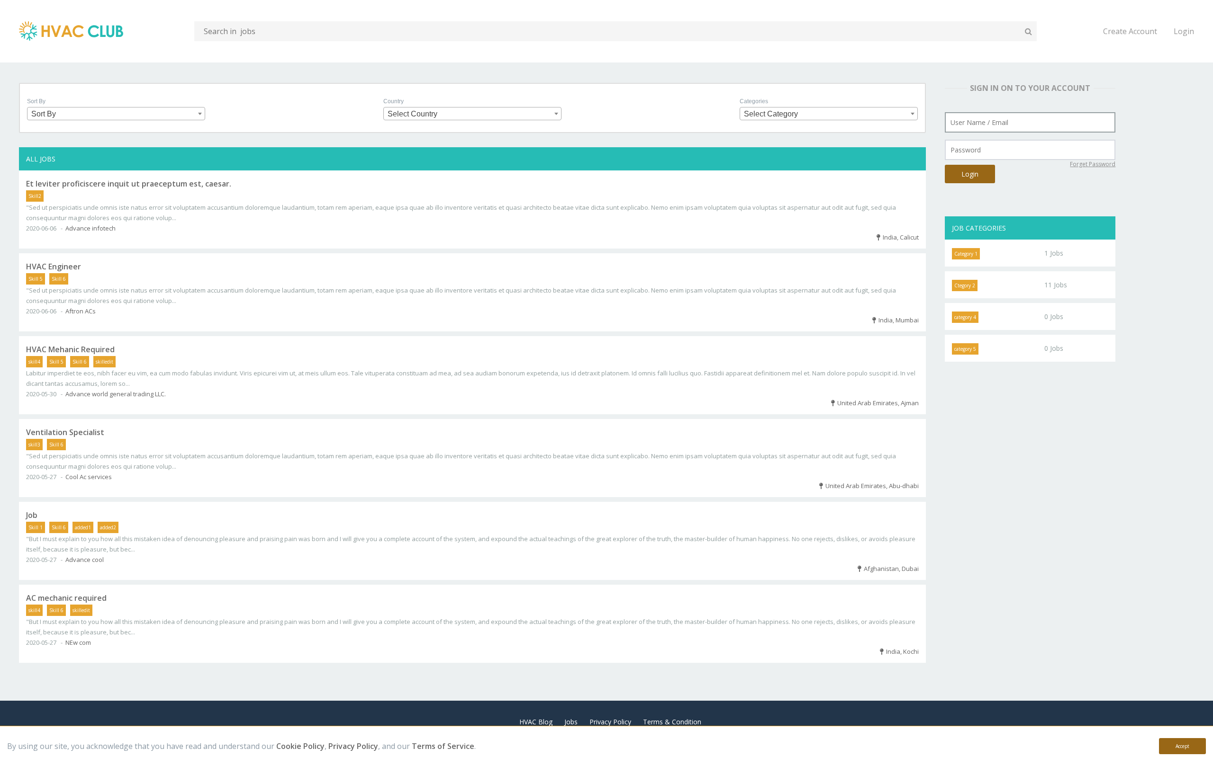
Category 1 (966, 253)
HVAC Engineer (53, 266)
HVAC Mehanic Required (70, 349)
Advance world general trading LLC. (115, 394)
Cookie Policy (300, 746)
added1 (83, 527)
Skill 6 (59, 279)
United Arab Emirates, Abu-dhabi (871, 485)
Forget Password (1092, 164)
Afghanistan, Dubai (890, 568)
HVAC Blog (535, 721)
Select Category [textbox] (771, 114)
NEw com (78, 642)
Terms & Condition (672, 721)
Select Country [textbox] (412, 114)
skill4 (34, 361)
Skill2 (34, 196)
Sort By (36, 101)
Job (31, 515)
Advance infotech (90, 228)
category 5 (965, 349)
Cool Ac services (88, 476)
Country (393, 101)
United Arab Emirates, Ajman (876, 403)
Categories (754, 101)
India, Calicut (899, 237)
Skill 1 (35, 527)
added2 (108, 527)
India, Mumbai (897, 320)
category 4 (965, 317)
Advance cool (84, 559)
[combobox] (116, 113)
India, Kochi (901, 651)
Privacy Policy (353, 746)
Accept (1182, 746)
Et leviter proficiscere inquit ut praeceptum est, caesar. (128, 183)
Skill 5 (35, 279)
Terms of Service (443, 746)
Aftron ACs (80, 311)
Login (1184, 31)
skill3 (34, 444)
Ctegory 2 (964, 285)
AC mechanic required (66, 598)
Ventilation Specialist (65, 432)
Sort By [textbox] (43, 114)
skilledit (104, 361)
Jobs (571, 721)
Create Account (1130, 31)
